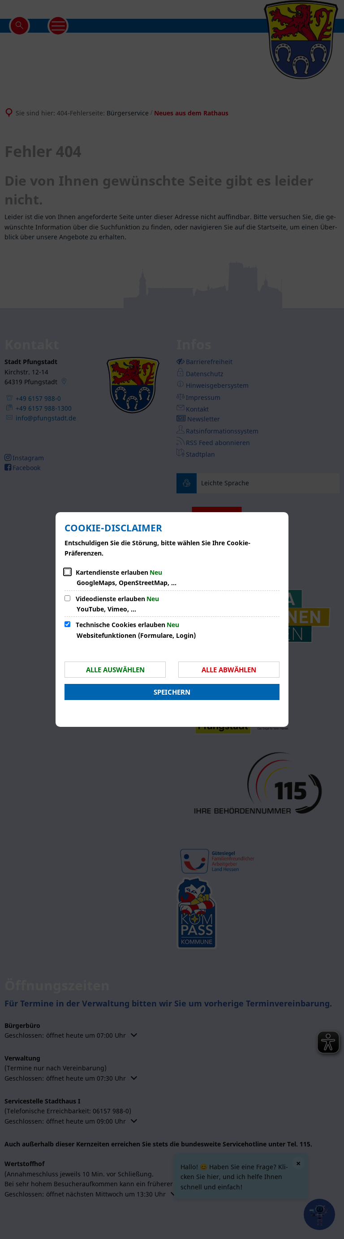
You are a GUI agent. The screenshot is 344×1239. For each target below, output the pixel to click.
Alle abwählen (229, 669)
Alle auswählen (115, 669)
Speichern (172, 691)
